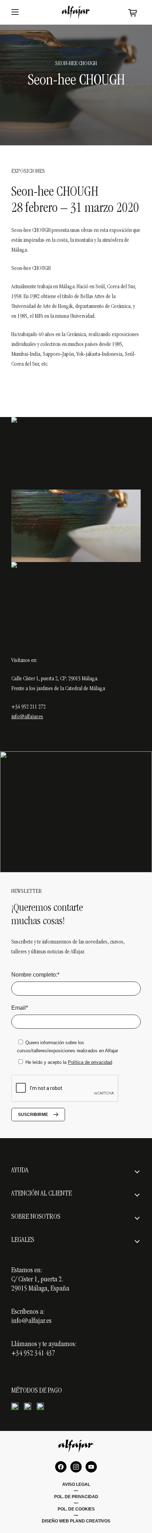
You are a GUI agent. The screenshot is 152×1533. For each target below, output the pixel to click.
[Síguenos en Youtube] (91, 1467)
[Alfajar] (76, 12)
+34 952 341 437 (33, 1354)
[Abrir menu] (15, 12)
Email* (19, 1008)
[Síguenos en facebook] (61, 1467)
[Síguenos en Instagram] (76, 1467)
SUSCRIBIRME (33, 1114)
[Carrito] (133, 12)
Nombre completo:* (35, 975)
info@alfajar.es (27, 717)
